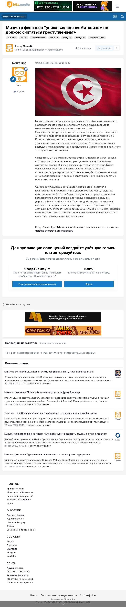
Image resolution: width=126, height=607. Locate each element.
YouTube (11, 556)
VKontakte (12, 548)
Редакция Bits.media (17, 575)
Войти (89, 284)
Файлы (10, 526)
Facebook (12, 545)
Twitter (10, 541)
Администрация (15, 518)
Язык (33, 595)
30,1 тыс (20, 91)
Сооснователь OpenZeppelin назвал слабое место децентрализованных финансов (50, 413)
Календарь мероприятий (20, 496)
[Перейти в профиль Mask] (118, 373)
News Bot (28, 46)
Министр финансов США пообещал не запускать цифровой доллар (42, 392)
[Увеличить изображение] (78, 91)
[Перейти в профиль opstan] (118, 435)
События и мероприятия (20, 582)
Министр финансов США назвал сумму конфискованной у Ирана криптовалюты (49, 371)
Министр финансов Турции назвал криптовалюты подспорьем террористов (47, 454)
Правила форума (16, 515)
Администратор (15, 568)
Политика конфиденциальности (59, 595)
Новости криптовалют (50, 49)
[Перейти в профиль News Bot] (9, 48)
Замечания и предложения (21, 529)
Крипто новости (15, 488)
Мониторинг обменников (20, 492)
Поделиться (84, 48)
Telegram (12, 552)
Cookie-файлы (88, 595)
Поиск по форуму (16, 522)
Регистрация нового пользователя (37, 284)
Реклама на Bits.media (18, 571)
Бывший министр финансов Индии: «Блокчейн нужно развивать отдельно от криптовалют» (56, 433)
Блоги (10, 503)
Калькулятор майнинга (19, 499)
